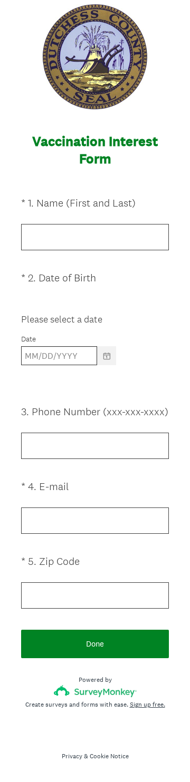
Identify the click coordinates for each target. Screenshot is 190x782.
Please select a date (61, 319)
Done (95, 644)
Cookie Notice (109, 756)
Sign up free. (147, 704)
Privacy (72, 756)
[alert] (95, 374)
